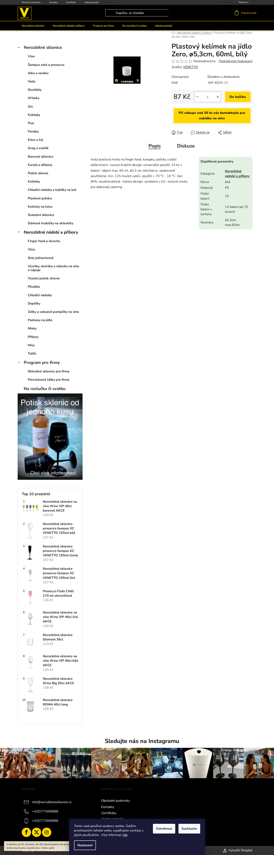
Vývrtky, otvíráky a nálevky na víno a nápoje (53, 268)
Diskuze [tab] (186, 146)
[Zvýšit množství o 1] (218, 97)
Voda (31, 81)
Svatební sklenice (41, 215)
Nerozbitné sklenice (43, 47)
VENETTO (190, 67)
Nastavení (84, 845)
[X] (36, 832)
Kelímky (34, 181)
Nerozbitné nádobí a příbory (51, 232)
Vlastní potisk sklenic (44, 278)
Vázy (31, 249)
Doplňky (34, 303)
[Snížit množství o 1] (197, 97)
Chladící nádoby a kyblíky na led (52, 190)
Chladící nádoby (40, 295)
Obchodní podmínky (31, 2)
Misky (32, 328)
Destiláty (34, 90)
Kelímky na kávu (40, 206)
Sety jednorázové (41, 258)
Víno (31, 56)
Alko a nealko (38, 73)
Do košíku (238, 97)
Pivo (31, 123)
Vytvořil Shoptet (240, 850)
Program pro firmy (42, 362)
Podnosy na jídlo (40, 320)
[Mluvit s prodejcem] (212, 115)
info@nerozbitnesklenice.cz (52, 802)
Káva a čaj (35, 140)
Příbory (33, 337)
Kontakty (53, 2)
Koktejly (34, 115)
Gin (30, 106)
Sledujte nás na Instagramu (142, 741)
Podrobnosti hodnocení (236, 61)
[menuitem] (33, 25)
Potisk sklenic (38, 173)
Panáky (33, 131)
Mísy (31, 345)
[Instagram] (46, 832)
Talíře (32, 353)
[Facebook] (26, 832)
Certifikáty (71, 2)
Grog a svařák (38, 148)
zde (125, 835)
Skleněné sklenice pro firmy (48, 371)
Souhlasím (189, 828)
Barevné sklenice (40, 156)
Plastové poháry (40, 198)
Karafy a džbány (40, 165)
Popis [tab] (154, 146)
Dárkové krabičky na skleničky (50, 223)
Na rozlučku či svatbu (45, 388)
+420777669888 (45, 811)
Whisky (33, 98)
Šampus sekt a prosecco (46, 65)
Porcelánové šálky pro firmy (48, 379)
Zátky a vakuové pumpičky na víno (53, 312)
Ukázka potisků (92, 2)
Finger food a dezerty (44, 241)
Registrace (243, 2)
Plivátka (34, 286)
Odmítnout (164, 828)
